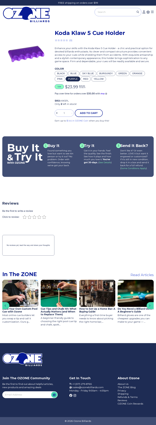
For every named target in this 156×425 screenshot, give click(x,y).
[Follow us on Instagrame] (74, 395)
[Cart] (148, 12)
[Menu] (152, 12)
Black (61, 73)
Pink (60, 79)
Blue (73, 73)
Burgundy (106, 73)
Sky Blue (88, 73)
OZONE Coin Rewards (130, 403)
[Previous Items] (5, 305)
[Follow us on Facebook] (70, 395)
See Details (105, 162)
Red (85, 79)
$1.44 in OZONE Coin (77, 120)
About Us (123, 384)
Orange (137, 73)
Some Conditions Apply (133, 168)
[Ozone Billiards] (27, 16)
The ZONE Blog (127, 387)
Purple (73, 79)
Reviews (122, 400)
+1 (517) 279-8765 (82, 384)
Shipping (123, 393)
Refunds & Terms (128, 397)
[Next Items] (150, 305)
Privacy (122, 390)
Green (122, 73)
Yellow (99, 79)
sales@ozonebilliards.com (88, 387)
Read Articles (142, 275)
